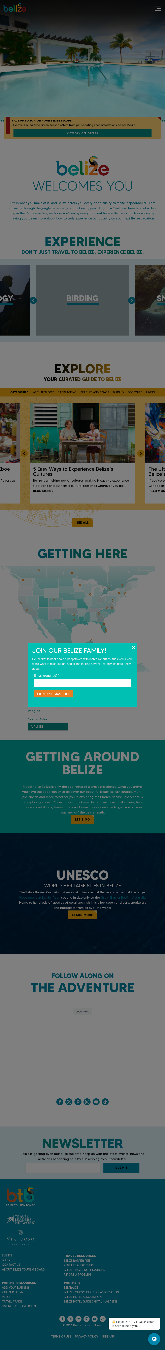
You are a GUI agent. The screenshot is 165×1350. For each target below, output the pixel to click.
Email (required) (46, 675)
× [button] (133, 647)
